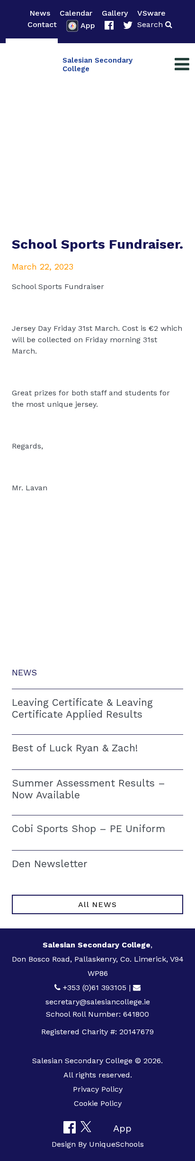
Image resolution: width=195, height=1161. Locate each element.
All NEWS (97, 904)
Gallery (115, 13)
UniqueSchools (116, 1144)
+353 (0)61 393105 (94, 987)
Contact (42, 24)
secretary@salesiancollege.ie (97, 1001)
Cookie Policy (98, 1103)
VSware (151, 13)
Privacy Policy (98, 1089)
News (39, 13)
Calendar (76, 13)
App (87, 25)
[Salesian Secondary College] (32, 64)
